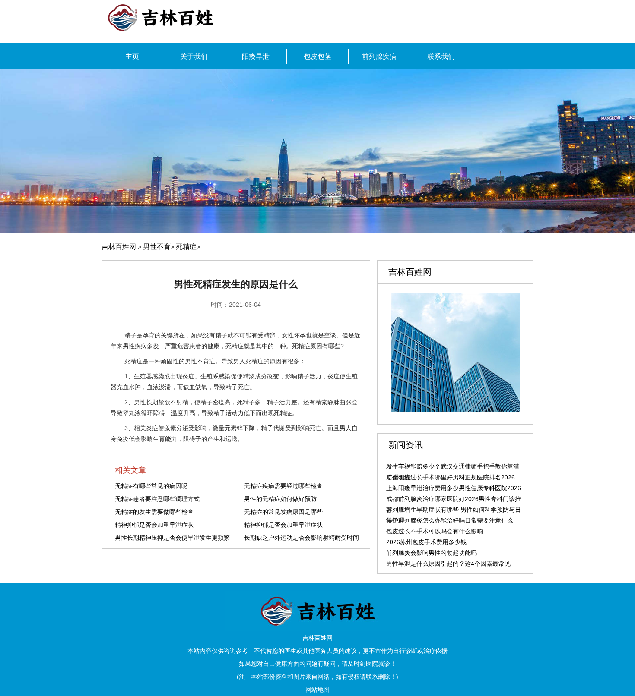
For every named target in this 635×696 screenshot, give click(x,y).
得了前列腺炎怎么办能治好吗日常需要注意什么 (449, 520)
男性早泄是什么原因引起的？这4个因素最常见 (448, 563)
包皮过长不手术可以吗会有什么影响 (434, 531)
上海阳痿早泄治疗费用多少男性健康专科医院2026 (453, 488)
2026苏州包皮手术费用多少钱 (426, 542)
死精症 (186, 246)
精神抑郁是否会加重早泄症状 (154, 524)
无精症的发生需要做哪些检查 (154, 511)
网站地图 (317, 689)
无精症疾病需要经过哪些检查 (283, 485)
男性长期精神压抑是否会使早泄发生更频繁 (172, 537)
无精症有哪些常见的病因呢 (151, 485)
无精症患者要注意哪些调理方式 (157, 498)
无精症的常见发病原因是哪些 (283, 511)
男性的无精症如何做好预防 (280, 498)
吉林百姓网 (119, 246)
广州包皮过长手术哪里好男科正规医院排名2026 (450, 477)
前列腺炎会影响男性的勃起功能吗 (431, 552)
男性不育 (157, 246)
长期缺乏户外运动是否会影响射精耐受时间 (301, 537)
